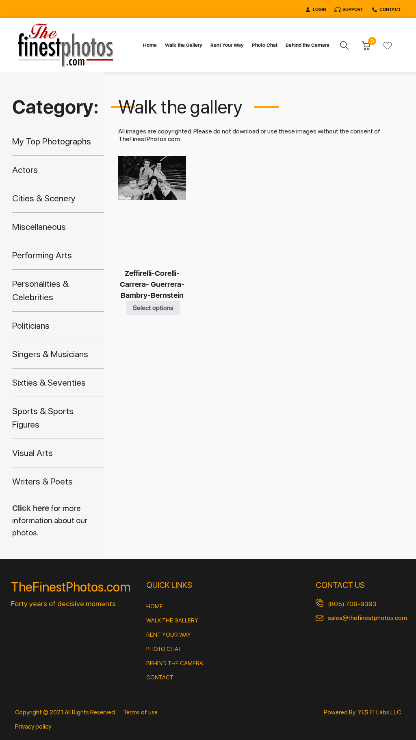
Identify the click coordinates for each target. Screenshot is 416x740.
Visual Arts (32, 452)
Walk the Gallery (183, 45)
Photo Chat (264, 45)
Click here (31, 508)
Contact (390, 9)
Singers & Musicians (50, 354)
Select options (153, 308)
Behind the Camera (307, 45)
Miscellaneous (39, 226)
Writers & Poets (42, 481)
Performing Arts (42, 255)
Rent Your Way (227, 45)
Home (150, 45)
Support (352, 9)
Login (319, 9)
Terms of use (140, 712)
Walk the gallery (172, 620)
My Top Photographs (51, 141)
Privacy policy (33, 726)
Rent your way (168, 634)
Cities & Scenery (44, 198)
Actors (25, 169)
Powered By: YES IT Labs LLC (362, 712)
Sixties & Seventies (49, 382)
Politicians (31, 325)
